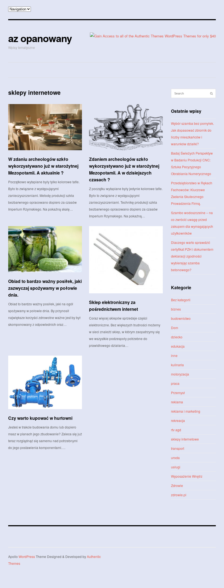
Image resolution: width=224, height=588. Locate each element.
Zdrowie (177, 485)
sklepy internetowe (185, 439)
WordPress (27, 556)
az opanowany (40, 38)
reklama (177, 402)
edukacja (178, 346)
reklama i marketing (185, 411)
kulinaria (177, 364)
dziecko (176, 337)
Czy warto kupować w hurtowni (40, 418)
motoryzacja (180, 374)
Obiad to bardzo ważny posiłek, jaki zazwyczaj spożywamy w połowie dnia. (45, 288)
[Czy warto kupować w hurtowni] (45, 382)
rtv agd (176, 429)
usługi (175, 467)
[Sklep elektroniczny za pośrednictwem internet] (126, 259)
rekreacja (178, 420)
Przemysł (178, 392)
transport (177, 448)
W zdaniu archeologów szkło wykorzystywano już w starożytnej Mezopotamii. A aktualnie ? (43, 166)
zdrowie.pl (178, 494)
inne (174, 355)
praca (175, 383)
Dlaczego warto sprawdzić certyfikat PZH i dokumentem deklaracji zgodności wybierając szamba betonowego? (192, 256)
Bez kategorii (180, 299)
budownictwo (181, 318)
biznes (176, 309)
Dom (174, 327)
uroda (175, 457)
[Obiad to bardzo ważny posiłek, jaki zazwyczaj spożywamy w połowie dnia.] (45, 249)
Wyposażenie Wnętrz (186, 476)
